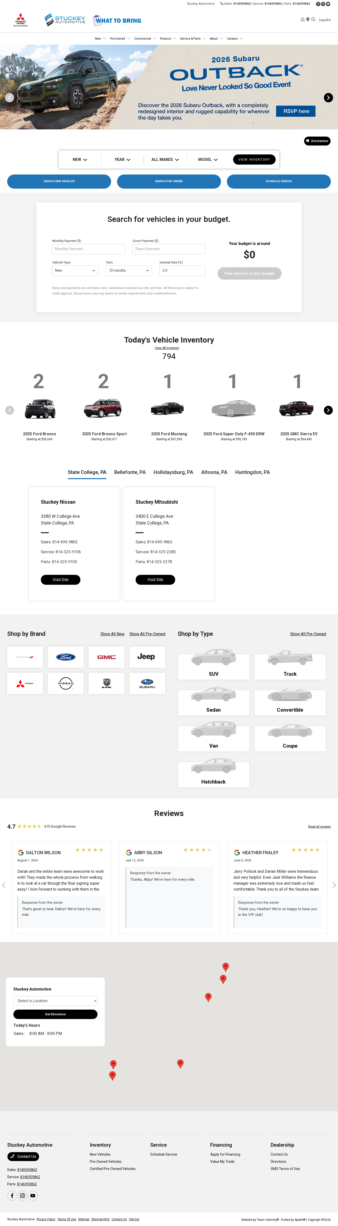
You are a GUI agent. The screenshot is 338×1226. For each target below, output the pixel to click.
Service (158, 1145)
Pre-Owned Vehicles (105, 1162)
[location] (308, 20)
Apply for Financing (225, 1154)
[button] (208, 997)
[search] (313, 20)
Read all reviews (319, 826)
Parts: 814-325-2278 (154, 561)
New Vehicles (100, 1154)
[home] (303, 20)
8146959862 (242, 3)
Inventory (100, 1145)
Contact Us (26, 1156)
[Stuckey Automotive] (49, 19)
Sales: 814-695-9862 (59, 542)
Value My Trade (222, 1162)
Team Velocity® (268, 1220)
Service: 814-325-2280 (156, 552)
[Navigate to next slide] (334, 97)
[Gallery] (169, 97)
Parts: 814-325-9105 (59, 561)
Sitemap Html (100, 1219)
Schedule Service (163, 1154)
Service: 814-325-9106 (61, 552)
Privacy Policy (46, 1219)
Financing (221, 1145)
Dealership (282, 1145)
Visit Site (61, 579)
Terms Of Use (66, 1219)
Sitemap (83, 1219)
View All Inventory (167, 348)
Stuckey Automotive (21, 1219)
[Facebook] (318, 4)
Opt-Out (134, 1219)
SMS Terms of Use (285, 1169)
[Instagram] (323, 4)
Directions (278, 1162)
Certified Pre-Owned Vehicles (113, 1169)
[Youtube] (328, 4)
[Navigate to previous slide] (3, 97)
